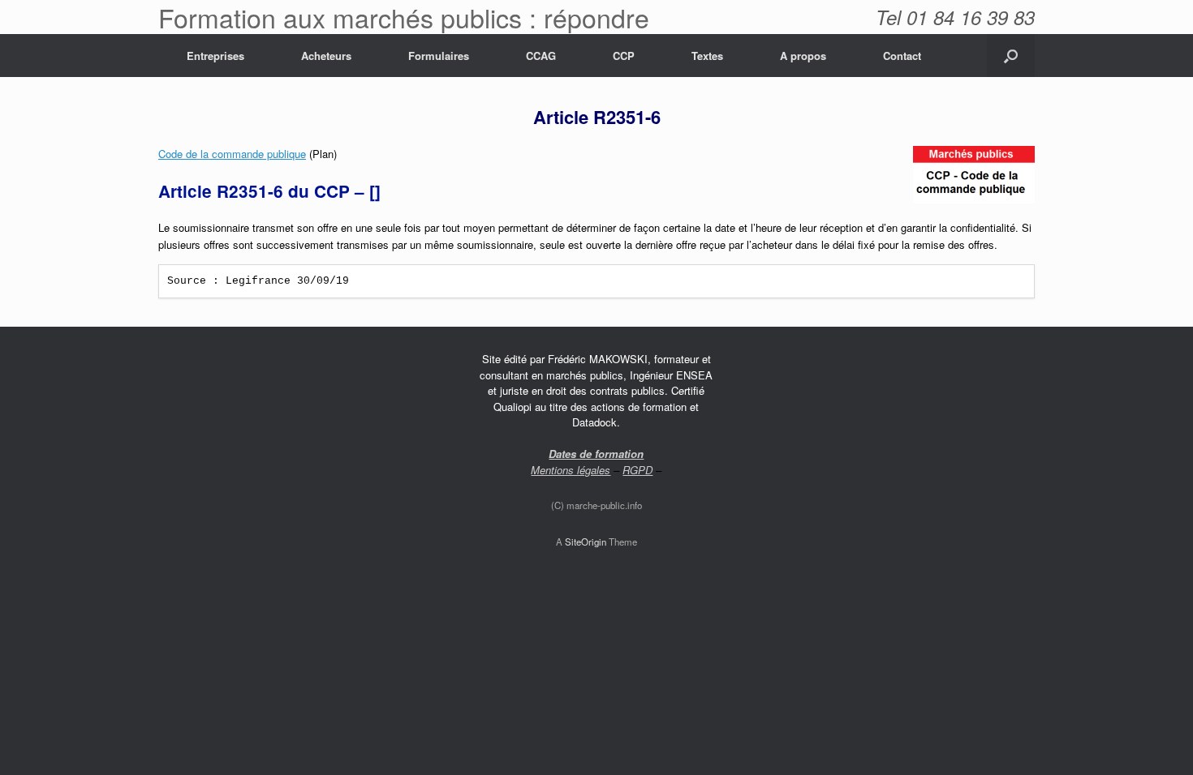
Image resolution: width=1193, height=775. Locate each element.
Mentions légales (570, 469)
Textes (707, 55)
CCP (624, 55)
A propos (803, 55)
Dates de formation (596, 453)
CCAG (541, 55)
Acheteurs (326, 55)
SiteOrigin (585, 541)
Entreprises (215, 55)
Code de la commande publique (232, 153)
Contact (902, 55)
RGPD (637, 469)
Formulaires (438, 55)
